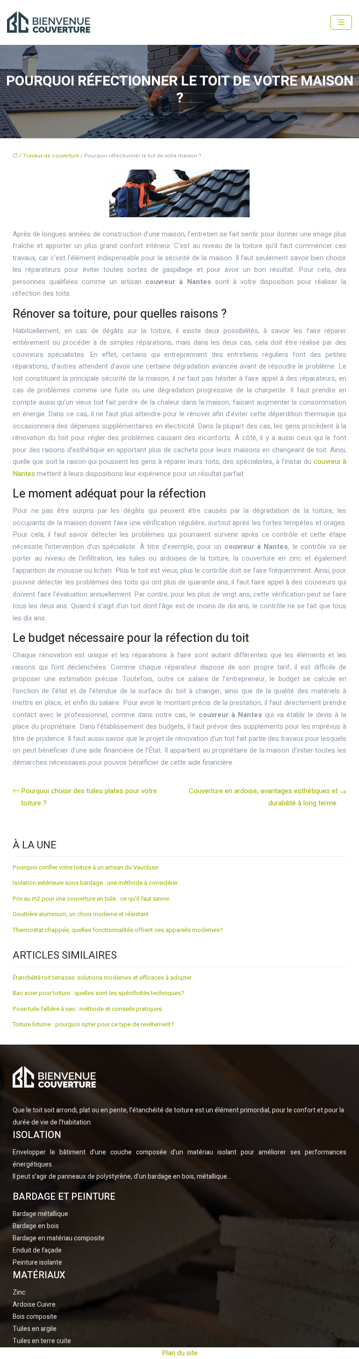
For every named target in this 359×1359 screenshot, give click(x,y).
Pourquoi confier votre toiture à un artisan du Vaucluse (85, 867)
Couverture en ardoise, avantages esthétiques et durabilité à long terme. (263, 797)
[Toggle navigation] (341, 22)
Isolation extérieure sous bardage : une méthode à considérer (95, 882)
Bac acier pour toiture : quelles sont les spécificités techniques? (98, 993)
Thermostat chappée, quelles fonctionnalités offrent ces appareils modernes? (118, 929)
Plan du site (180, 1353)
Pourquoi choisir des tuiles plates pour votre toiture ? (89, 797)
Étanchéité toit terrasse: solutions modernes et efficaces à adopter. (103, 977)
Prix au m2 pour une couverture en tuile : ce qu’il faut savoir (91, 898)
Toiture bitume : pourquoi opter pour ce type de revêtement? (93, 1024)
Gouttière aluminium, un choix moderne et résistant (81, 914)
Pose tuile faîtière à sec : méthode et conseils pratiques (87, 1008)
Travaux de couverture (51, 156)
